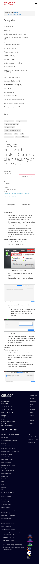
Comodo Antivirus (6, 496)
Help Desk (4, 487)
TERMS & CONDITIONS (9, 534)
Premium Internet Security (8, 510)
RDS (16, 133)
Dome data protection (11, 77)
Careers (32, 418)
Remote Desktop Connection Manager (11, 532)
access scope (9, 137)
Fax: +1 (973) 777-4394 (7, 412)
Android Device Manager (7, 470)
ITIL (2, 490)
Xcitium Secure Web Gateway (13, 34)
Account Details (9, 127)
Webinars (32, 409)
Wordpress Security (6, 526)
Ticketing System (5, 468)
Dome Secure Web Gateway (13, 103)
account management (11, 124)
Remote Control (9, 48)
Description (11, 205)
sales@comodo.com (6, 417)
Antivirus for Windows (6, 499)
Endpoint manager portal (12, 44)
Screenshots (25, 205)
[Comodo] (9, 4)
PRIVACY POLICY (9, 537)
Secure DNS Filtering (6, 454)
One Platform (4, 437)
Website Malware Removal (8, 529)
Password (7, 193)
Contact (32, 415)
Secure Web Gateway (7, 457)
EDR (22, 133)
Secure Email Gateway (7, 459)
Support (32, 398)
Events (32, 407)
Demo (32, 423)
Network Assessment (6, 473)
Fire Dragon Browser (6, 521)
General (6, 30)
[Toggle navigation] (36, 4)
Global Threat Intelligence (8, 448)
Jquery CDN (31, 442)
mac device (7, 196)
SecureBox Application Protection (10, 446)
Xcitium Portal (8, 67)
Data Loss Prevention (6, 462)
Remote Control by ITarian (12, 130)
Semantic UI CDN (33, 439)
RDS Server (8, 133)
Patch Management (10, 52)
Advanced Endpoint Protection (9, 440)
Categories (9, 20)
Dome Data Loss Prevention (13, 99)
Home (16, 12)
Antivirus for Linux (6, 504)
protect (14, 196)
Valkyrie (6, 88)
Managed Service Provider (8, 465)
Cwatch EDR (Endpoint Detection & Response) (15, 71)
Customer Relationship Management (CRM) (16, 38)
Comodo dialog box (22, 137)
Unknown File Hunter (11, 81)
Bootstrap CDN (32, 437)
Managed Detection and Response (10, 451)
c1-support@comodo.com (8, 421)
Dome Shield (8, 92)
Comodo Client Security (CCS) (20, 193)
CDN (29, 434)
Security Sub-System (10, 107)
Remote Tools (8, 59)
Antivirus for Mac (5, 501)
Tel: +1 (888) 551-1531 (7, 406)
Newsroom (33, 401)
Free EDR (4, 443)
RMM (2, 481)
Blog (31, 404)
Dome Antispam (9, 96)
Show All (7, 27)
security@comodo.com (7, 425)
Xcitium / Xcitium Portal (12, 63)
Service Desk (8, 56)
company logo (9, 121)
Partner (32, 420)
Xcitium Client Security (14, 14)
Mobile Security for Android (8, 515)
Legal (31, 412)
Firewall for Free (5, 507)
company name (21, 121)
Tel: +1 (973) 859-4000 (7, 409)
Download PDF (27, 177)
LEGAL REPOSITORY (10, 540)
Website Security (5, 512)
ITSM (2, 484)
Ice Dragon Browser (6, 518)
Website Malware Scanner (8, 523)
